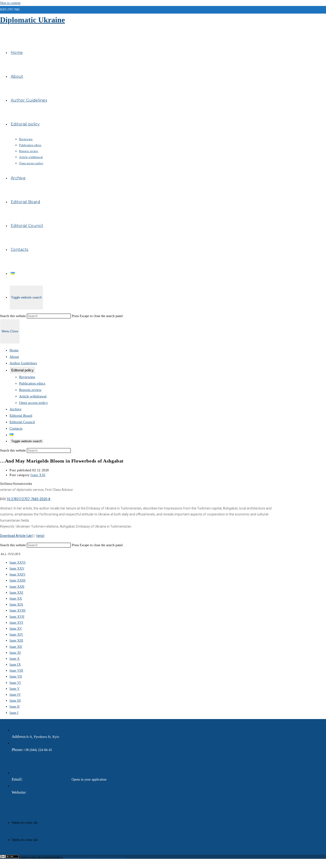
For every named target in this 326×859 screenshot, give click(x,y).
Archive (15, 409)
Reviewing (27, 377)
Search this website (13, 316)
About (14, 357)
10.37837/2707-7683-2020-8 (28, 499)
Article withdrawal (33, 396)
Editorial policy (22, 370)
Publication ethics (32, 383)
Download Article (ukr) (16, 536)
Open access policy (33, 403)
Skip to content (10, 3)
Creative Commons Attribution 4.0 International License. (95, 857)
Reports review (30, 390)
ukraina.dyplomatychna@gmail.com (47, 779)
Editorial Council (22, 422)
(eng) (40, 536)
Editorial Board (21, 415)
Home (14, 350)
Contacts (16, 428)
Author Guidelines (23, 363)
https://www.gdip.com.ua (43, 792)
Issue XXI (38, 475)
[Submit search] (73, 451)
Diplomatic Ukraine (32, 19)
